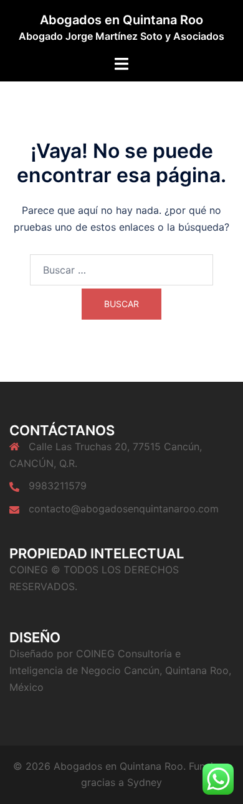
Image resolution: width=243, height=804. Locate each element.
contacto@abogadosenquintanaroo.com (124, 508)
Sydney (144, 782)
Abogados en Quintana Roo (121, 19)
